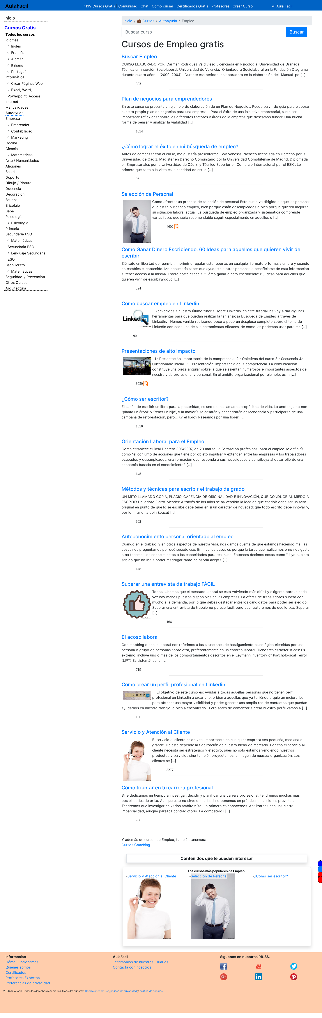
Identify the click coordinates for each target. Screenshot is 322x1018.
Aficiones (13, 166)
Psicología (14, 216)
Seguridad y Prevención (25, 277)
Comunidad (127, 6)
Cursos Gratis (20, 27)
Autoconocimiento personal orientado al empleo (178, 536)
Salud (10, 171)
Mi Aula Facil (281, 6)
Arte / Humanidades (22, 160)
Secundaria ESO (18, 234)
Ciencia (11, 148)
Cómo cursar (162, 6)
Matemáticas (21, 155)
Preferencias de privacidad (27, 983)
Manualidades (16, 107)
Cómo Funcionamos (21, 962)
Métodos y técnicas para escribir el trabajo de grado (183, 489)
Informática (14, 77)
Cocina (11, 143)
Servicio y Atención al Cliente (156, 732)
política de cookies (151, 991)
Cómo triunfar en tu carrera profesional (167, 787)
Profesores (220, 6)
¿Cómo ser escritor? (145, 399)
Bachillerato (15, 265)
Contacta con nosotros (132, 967)
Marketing (19, 137)
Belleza (11, 200)
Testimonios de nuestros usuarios (140, 962)
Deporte (12, 177)
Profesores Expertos (22, 978)
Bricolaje (12, 205)
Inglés (16, 46)
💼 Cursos (145, 21)
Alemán (17, 59)
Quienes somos (18, 967)
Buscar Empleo (139, 56)
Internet (11, 101)
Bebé (9, 211)
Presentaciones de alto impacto (158, 351)
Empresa (12, 118)
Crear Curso (243, 6)
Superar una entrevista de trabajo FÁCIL (168, 584)
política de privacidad (123, 991)
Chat (145, 6)
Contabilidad (21, 131)
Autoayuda (14, 113)
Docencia (13, 188)
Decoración (15, 194)
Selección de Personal (147, 194)
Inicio (9, 18)
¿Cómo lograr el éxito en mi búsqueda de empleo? (180, 146)
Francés (17, 52)
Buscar (297, 32)
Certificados (15, 972)
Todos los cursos (20, 34)
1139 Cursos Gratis (100, 6)
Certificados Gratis (192, 6)
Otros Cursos (16, 282)
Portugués (19, 71)
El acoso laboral (140, 637)
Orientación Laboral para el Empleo (163, 441)
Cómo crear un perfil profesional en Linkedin (173, 684)
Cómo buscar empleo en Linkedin (160, 303)
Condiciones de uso (97, 991)
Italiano (17, 65)
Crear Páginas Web (27, 83)
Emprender (20, 125)
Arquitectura (15, 288)
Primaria (12, 228)
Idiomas (11, 40)
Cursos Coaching (136, 845)
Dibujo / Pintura (18, 183)
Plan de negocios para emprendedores (167, 99)
